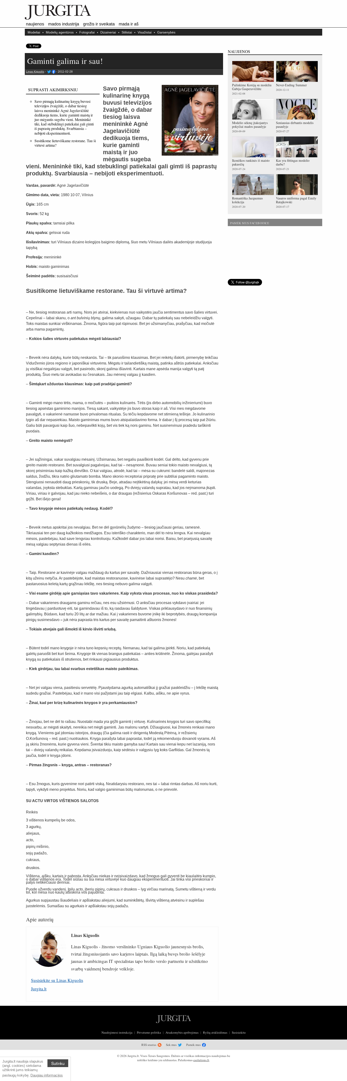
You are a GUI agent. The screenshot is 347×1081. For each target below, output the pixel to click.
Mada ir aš (129, 24)
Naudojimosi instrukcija (117, 1032)
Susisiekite (239, 1032)
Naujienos (35, 24)
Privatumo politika (149, 1032)
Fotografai (87, 32)
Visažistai (145, 32)
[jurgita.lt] (58, 18)
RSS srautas (149, 1045)
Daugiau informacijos (46, 1075)
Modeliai (34, 32)
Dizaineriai (108, 32)
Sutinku (57, 1063)
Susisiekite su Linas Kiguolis (57, 980)
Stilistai (127, 32)
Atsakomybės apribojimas (182, 1032)
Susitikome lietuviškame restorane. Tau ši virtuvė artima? (65, 143)
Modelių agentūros (60, 32)
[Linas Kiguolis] (49, 71)
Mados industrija (63, 24)
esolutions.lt (201, 1060)
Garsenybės (166, 32)
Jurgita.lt (39, 989)
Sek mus (171, 1045)
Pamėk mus (193, 1045)
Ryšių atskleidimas (215, 1032)
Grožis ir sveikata (99, 24)
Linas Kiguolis (35, 71)
